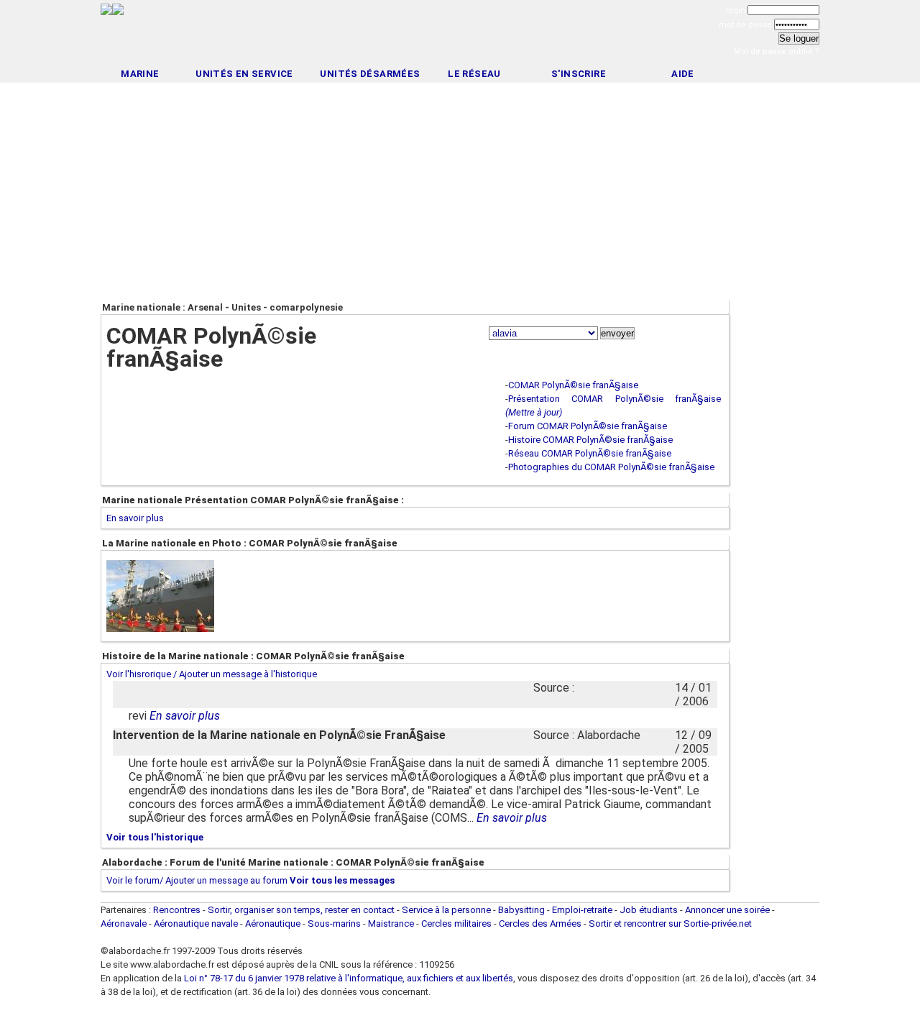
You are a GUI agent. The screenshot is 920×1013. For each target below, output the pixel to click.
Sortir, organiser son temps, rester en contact (301, 909)
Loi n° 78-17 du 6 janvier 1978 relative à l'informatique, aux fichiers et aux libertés (347, 978)
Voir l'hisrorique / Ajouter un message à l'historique (211, 674)
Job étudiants (649, 909)
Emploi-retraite (582, 909)
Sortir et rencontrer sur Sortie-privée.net (670, 923)
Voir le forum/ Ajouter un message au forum (197, 880)
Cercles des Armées (540, 923)
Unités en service (244, 73)
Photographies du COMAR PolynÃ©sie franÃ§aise (611, 467)
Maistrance (391, 923)
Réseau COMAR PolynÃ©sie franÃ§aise (589, 453)
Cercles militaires (456, 923)
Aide (682, 73)
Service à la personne (446, 909)
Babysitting (521, 909)
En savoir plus (135, 518)
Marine (140, 73)
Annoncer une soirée (727, 909)
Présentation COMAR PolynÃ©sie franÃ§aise (614, 398)
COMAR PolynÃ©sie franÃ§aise (573, 385)
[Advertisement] (460, 34)
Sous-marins (334, 923)
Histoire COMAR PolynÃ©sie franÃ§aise (590, 439)
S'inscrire (578, 73)
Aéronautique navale (196, 923)
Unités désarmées (370, 73)
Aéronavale (124, 923)
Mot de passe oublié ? (776, 51)
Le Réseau (474, 73)
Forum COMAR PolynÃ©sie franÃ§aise (587, 426)
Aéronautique (274, 923)
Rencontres (177, 909)
